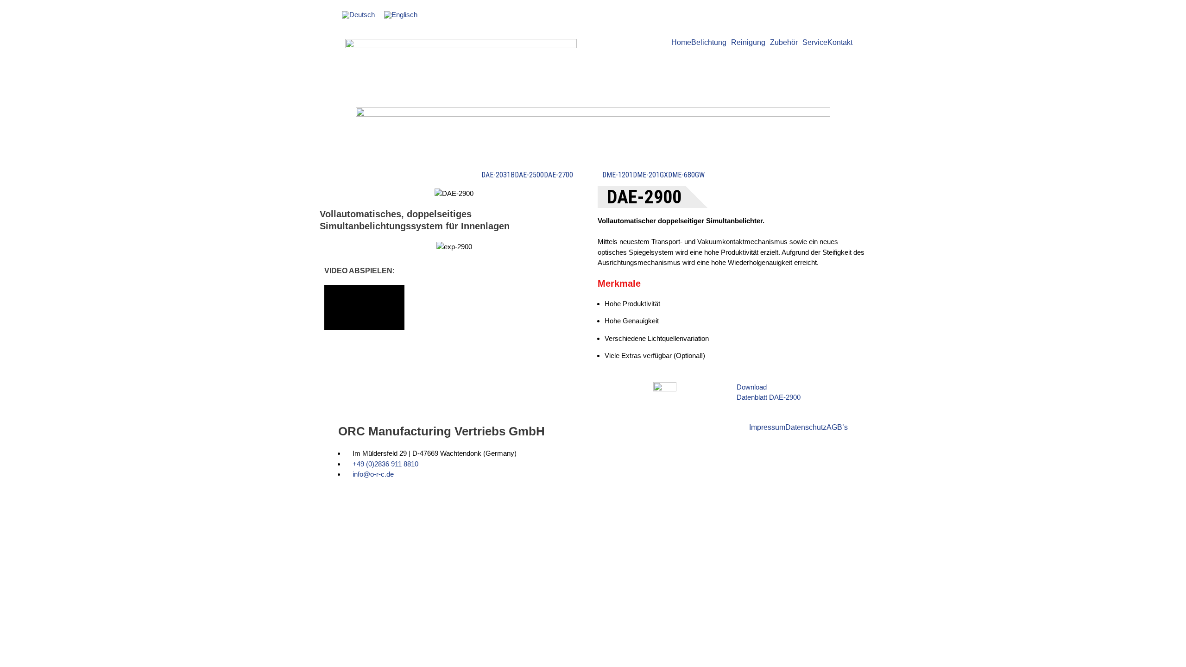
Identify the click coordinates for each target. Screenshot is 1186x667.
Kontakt (839, 42)
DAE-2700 (558, 175)
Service (814, 42)
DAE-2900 (587, 175)
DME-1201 (617, 175)
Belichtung (708, 42)
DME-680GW (686, 175)
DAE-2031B (498, 175)
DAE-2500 (529, 175)
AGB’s (837, 427)
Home (681, 42)
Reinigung (748, 42)
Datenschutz (805, 427)
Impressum (767, 427)
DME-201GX (650, 175)
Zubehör (784, 42)
